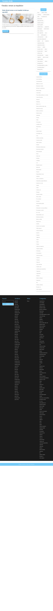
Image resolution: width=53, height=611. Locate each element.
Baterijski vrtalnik (42, 307)
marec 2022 (17, 374)
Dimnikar (38, 101)
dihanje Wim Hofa (40, 20)
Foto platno (38, 122)
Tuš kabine (41, 429)
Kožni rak (41, 359)
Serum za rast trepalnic (43, 411)
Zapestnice (38, 280)
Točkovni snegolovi (40, 246)
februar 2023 (17, 357)
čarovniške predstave (40, 67)
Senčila (37, 223)
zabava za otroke (45, 57)
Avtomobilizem (39, 81)
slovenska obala (40, 51)
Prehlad (37, 205)
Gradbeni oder (39, 124)
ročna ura (38, 47)
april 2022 (16, 372)
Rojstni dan (38, 221)
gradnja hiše (47, 26)
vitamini (46, 55)
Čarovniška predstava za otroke (45, 314)
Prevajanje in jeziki (40, 210)
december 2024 (17, 326)
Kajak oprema (39, 142)
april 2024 (16, 337)
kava (46, 32)
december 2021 (17, 379)
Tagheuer (38, 237)
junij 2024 (16, 334)
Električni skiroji (39, 108)
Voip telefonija (39, 264)
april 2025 (16, 319)
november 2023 (17, 344)
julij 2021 (16, 386)
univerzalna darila (40, 55)
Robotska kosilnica (43, 404)
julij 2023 (16, 349)
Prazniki (37, 201)
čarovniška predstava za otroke (42, 65)
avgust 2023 (17, 347)
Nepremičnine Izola (43, 372)
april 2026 (16, 304)
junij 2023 (16, 351)
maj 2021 (16, 389)
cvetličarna (39, 14)
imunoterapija (39, 28)
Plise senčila (38, 196)
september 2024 (17, 331)
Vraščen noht (38, 266)
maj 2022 (16, 371)
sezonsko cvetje (40, 49)
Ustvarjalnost (38, 253)
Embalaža (38, 115)
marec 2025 (17, 321)
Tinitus (37, 244)
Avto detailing (39, 79)
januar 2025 (17, 324)
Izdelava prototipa (42, 346)
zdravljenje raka (40, 63)
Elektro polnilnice (39, 110)
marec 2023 (17, 356)
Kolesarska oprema (40, 149)
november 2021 (17, 381)
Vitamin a (38, 257)
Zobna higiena (39, 289)
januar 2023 (17, 359)
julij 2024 (16, 332)
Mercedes (38, 167)
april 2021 (16, 391)
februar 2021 (17, 394)
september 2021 (17, 382)
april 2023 (16, 354)
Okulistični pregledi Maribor (41, 180)
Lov (37, 162)
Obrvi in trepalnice (39, 178)
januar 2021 (17, 396)
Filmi (37, 119)
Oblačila (38, 176)
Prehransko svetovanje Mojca (44, 397)
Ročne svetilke (39, 219)
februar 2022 (17, 376)
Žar (37, 282)
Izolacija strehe (39, 140)
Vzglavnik (38, 271)
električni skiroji (40, 26)
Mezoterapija (38, 169)
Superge (37, 235)
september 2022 (17, 364)
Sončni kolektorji (39, 230)
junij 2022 (16, 369)
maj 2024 (16, 336)
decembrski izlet (44, 16)
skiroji (46, 49)
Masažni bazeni (42, 366)
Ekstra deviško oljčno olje (41, 106)
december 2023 (17, 342)
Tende (37, 241)
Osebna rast (38, 189)
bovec (38, 12)
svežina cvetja (39, 53)
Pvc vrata (38, 212)
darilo (38, 16)
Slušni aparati (39, 228)
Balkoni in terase (39, 83)
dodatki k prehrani (40, 22)
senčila (44, 47)
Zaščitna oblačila (39, 284)
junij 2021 (16, 387)
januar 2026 (17, 307)
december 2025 (17, 309)
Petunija (37, 192)
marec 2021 (17, 392)
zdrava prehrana (40, 61)
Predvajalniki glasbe (40, 203)
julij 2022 (16, 367)
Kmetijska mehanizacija (43, 352)
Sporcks (37, 232)
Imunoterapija (39, 131)
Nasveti (37, 171)
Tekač (37, 239)
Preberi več (6, 31)
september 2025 (17, 312)
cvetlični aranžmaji (46, 14)
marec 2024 (17, 339)
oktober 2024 (17, 329)
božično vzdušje (44, 12)
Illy (37, 128)
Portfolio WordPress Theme (24, 464)
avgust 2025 (17, 314)
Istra (37, 135)
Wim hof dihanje (42, 449)
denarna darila (39, 18)
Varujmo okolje (7, 1)
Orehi (37, 187)
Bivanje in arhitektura (40, 88)
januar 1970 (17, 399)
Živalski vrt (41, 456)
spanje (46, 51)
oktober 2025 (17, 311)
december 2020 (17, 397)
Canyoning (38, 92)
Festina (37, 117)
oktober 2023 (17, 346)
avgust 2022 (17, 366)
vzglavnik (39, 57)
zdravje (46, 61)
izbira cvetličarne (40, 30)
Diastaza (38, 99)
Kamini (37, 144)
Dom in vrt (41, 321)
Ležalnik (38, 160)
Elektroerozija (42, 327)
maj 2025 (16, 317)
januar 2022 (17, 377)
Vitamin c (41, 436)
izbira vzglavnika (40, 32)
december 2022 (17, 361)
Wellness (38, 275)
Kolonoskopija (39, 151)
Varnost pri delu (39, 255)
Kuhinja (37, 158)
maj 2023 (16, 352)
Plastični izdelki (39, 194)
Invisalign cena (39, 133)
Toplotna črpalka (39, 248)
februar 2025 (17, 322)
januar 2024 (17, 341)
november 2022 (17, 362)
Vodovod (38, 262)
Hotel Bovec (38, 126)
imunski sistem (46, 28)
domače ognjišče (40, 24)
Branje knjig (38, 90)
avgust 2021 (17, 384)
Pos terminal (42, 391)
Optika (37, 185)
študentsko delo (39, 69)
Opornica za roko (39, 183)
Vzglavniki (38, 273)
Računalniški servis (40, 214)
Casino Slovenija (39, 97)
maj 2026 (16, 302)
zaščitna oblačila (40, 59)
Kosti (37, 153)
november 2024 (17, 327)
